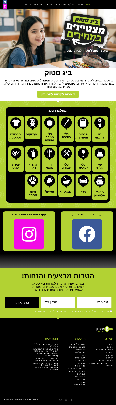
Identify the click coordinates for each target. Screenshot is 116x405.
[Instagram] (5, 6)
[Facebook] (5, 2)
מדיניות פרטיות (43, 311)
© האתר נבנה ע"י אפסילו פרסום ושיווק (21, 399)
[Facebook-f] (71, 400)
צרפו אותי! (21, 302)
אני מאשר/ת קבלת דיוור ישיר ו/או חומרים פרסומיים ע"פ (72, 311)
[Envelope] (60, 400)
